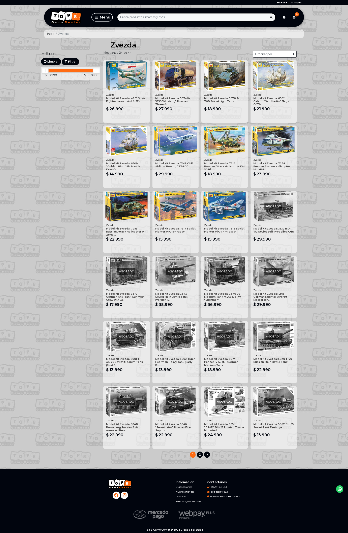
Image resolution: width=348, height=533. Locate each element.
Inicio (50, 34)
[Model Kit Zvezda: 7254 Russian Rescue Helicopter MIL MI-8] (274, 141)
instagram (296, 2)
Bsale (199, 529)
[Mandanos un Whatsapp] (340, 489)
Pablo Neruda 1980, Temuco (225, 496)
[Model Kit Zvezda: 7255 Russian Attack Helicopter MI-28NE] (126, 206)
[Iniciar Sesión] (284, 17)
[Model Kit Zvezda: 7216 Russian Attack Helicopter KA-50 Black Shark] (224, 141)
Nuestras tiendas (185, 491)
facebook (282, 2)
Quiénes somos (184, 487)
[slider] (45, 71)
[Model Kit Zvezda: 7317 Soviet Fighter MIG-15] (175, 206)
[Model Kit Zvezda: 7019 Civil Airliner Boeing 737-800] (175, 141)
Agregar (126, 117)
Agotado (273, 248)
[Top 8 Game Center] (67, 17)
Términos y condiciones (188, 501)
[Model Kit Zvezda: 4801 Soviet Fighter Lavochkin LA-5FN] (126, 75)
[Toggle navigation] (102, 17)
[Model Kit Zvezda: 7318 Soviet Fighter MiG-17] (224, 206)
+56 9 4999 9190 (219, 487)
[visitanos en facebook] (116, 495)
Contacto (180, 496)
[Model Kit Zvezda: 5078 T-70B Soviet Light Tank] (224, 75)
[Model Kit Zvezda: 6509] (126, 141)
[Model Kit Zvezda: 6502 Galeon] (274, 75)
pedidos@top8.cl (219, 491)
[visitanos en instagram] (124, 495)
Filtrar (72, 61)
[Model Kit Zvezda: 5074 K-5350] (175, 75)
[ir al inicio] (120, 484)
